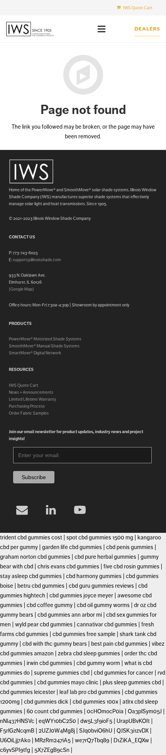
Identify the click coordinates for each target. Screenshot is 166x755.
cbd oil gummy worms (103, 605)
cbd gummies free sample (84, 634)
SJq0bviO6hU (95, 730)
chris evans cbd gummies (68, 566)
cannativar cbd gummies (107, 624)
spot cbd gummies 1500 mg (99, 537)
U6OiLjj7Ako (15, 740)
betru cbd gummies (40, 585)
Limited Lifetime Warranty (32, 399)
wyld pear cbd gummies (44, 624)
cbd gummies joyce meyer (81, 595)
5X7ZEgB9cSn (51, 749)
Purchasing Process (27, 406)
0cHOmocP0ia (105, 711)
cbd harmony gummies (94, 576)
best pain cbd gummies (119, 643)
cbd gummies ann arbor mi (69, 614)
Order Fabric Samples (29, 413)
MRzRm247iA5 (53, 740)
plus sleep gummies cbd (132, 682)
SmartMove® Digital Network (35, 352)
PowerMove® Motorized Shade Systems (45, 339)
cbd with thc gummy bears (54, 643)
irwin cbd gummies (49, 663)
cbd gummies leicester (27, 692)
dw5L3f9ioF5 (96, 721)
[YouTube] (80, 509)
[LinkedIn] (51, 509)
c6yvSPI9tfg (15, 749)
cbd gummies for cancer (123, 672)
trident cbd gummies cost (31, 537)
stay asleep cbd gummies (31, 576)
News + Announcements (31, 392)
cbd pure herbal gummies (105, 556)
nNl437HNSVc (17, 721)
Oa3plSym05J (145, 711)
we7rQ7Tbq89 (92, 740)
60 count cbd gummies (55, 711)
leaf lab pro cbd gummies (89, 692)
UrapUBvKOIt (133, 721)
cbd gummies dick (46, 701)
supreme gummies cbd (62, 672)
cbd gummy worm (98, 663)
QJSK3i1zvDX (133, 730)
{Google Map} (21, 289)
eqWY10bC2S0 (57, 721)
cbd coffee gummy (50, 605)
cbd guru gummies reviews (101, 585)
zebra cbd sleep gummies (89, 653)
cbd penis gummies (129, 547)
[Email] (22, 509)
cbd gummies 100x (95, 701)
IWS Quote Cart (23, 385)
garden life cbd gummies (72, 547)
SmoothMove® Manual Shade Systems (44, 346)
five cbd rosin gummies (131, 566)
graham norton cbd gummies (35, 556)
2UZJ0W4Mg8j (57, 730)
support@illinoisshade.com (37, 259)
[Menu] (101, 29)
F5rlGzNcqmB (17, 730)
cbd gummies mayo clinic (67, 682)
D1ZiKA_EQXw (131, 740)
